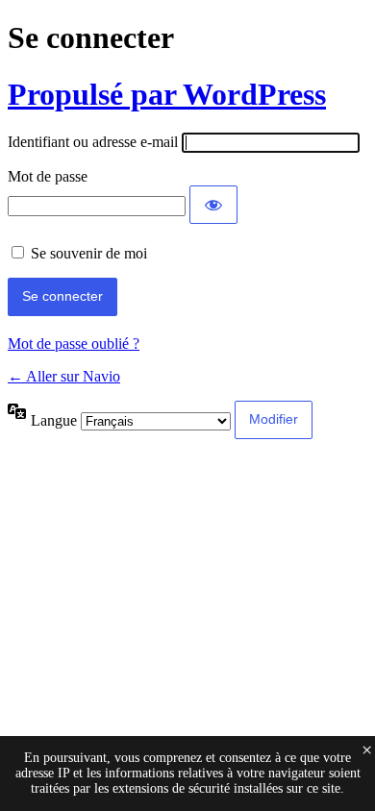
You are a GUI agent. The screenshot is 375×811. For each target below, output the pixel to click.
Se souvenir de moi (89, 253)
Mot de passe (48, 176)
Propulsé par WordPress (167, 94)
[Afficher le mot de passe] (213, 204)
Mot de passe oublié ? (73, 343)
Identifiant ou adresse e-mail (93, 142)
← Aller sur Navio (64, 376)
